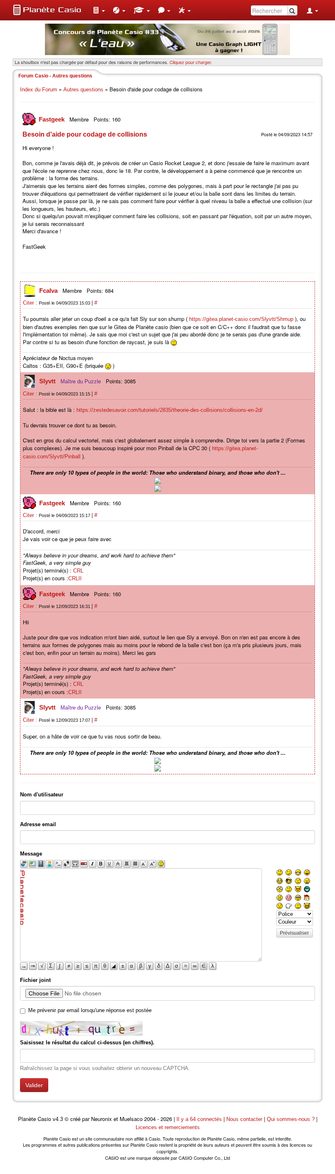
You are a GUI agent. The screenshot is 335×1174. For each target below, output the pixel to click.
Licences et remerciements (168, 1127)
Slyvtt (48, 381)
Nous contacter (244, 1119)
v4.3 (58, 1119)
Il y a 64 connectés (199, 1119)
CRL (78, 571)
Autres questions (83, 89)
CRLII (75, 578)
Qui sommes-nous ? (291, 1119)
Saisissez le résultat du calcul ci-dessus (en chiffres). (87, 1042)
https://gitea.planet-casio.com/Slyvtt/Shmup (241, 319)
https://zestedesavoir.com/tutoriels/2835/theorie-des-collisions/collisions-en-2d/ (169, 410)
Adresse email (38, 824)
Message (31, 854)
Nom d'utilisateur (41, 795)
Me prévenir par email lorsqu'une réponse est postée (90, 1010)
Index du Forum (38, 89)
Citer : (31, 303)
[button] (99, 10)
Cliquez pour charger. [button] (191, 62)
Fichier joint (35, 980)
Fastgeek (52, 119)
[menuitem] (99, 10)
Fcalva (49, 290)
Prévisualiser (294, 933)
